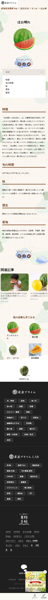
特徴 (8, 80)
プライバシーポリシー (23, 584)
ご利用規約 (11, 579)
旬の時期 (10, 83)
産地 (8, 92)
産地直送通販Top (9, 8)
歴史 (8, 89)
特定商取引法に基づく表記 (19, 588)
